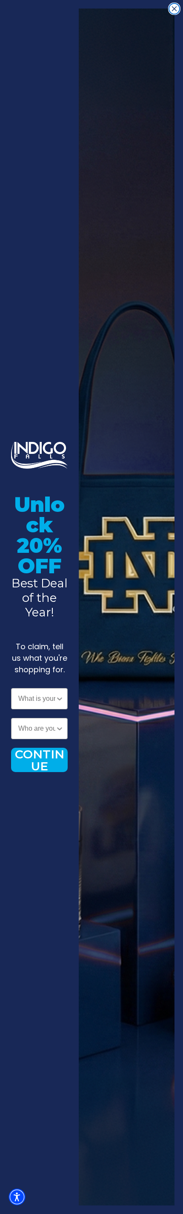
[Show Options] (59, 698)
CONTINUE (39, 760)
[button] (17, 1196)
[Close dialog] (174, 8)
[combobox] (36, 698)
